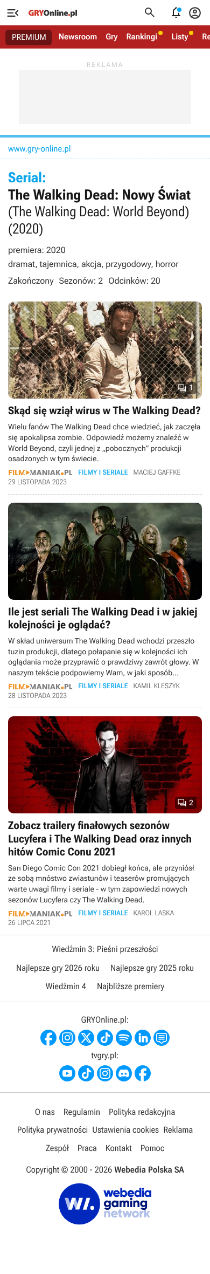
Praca (87, 1148)
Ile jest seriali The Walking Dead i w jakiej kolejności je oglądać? (105, 601)
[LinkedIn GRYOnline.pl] (143, 1038)
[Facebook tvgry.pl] (143, 1073)
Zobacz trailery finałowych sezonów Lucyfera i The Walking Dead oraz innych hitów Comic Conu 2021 (105, 821)
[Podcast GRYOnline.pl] (124, 1038)
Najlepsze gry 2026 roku (58, 968)
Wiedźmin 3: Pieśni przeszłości (105, 949)
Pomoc (152, 1148)
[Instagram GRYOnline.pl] (67, 1038)
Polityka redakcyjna (142, 1112)
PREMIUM (29, 37)
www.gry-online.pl (39, 148)
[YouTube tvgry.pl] (67, 1073)
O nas (45, 1112)
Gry (111, 37)
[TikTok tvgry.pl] (86, 1073)
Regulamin (82, 1112)
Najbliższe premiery (130, 986)
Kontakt (119, 1148)
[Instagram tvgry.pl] (105, 1073)
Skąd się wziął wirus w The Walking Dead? (105, 393)
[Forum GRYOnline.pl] (161, 1038)
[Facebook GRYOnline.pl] (48, 1038)
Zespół (57, 1148)
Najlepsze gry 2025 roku (152, 968)
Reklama (178, 1130)
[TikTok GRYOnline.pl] (105, 1038)
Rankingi (141, 37)
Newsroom (78, 37)
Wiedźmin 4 (66, 986)
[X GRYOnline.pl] (86, 1038)
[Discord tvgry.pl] (124, 1073)
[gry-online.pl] (53, 13)
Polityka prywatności (52, 1130)
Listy (179, 37)
